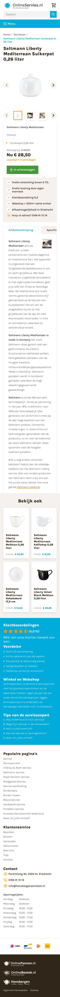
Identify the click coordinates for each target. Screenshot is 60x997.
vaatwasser (41, 724)
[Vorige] (6, 85)
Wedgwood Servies (14, 781)
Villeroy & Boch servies (17, 767)
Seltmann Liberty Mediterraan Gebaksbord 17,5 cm (14, 595)
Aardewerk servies (14, 804)
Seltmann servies (13, 772)
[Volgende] (53, 85)
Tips (5, 855)
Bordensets (10, 790)
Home (6, 34)
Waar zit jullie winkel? (16, 818)
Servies (7, 758)
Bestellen (8, 832)
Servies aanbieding (14, 786)
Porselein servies (13, 808)
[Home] (23, 6)
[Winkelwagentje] (54, 6)
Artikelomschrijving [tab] (20, 230)
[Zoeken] (53, 14)
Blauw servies (11, 799)
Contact (8, 859)
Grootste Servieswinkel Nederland (23, 813)
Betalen (7, 836)
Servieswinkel (11, 763)
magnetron (39, 733)
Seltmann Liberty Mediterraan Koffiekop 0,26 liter (43, 541)
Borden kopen (11, 795)
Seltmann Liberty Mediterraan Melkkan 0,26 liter (15, 541)
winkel (27, 737)
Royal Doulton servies (16, 776)
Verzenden (9, 841)
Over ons (8, 850)
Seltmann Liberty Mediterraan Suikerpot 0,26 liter (29, 40)
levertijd (26, 728)
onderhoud (17, 719)
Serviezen (20, 34)
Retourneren (10, 845)
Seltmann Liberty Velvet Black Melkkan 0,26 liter (43, 593)
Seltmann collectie (28, 487)
